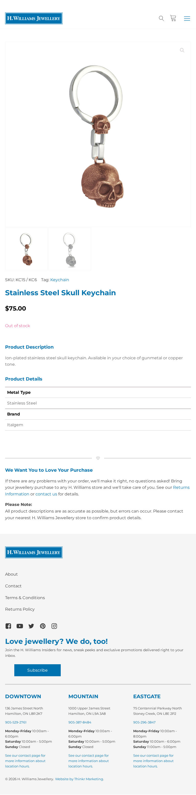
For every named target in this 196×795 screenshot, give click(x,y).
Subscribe (37, 670)
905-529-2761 (16, 722)
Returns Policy (20, 609)
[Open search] (161, 18)
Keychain (59, 279)
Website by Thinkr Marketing (79, 779)
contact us (46, 494)
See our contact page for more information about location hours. (25, 760)
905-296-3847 (144, 722)
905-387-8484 (79, 722)
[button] (187, 18)
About (11, 574)
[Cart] (173, 18)
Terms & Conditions (25, 597)
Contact (13, 586)
